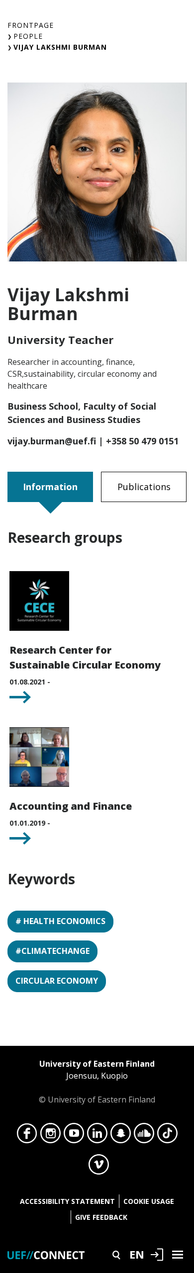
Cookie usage (148, 1201)
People (28, 36)
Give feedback (101, 1217)
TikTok (167, 1136)
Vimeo (99, 1167)
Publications (144, 487)
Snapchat (120, 1136)
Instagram (50, 1136)
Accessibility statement (67, 1201)
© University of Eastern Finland (97, 1081)
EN (136, 1254)
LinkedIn (97, 1136)
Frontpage (30, 25)
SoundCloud (144, 1136)
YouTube (74, 1136)
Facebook (27, 1136)
